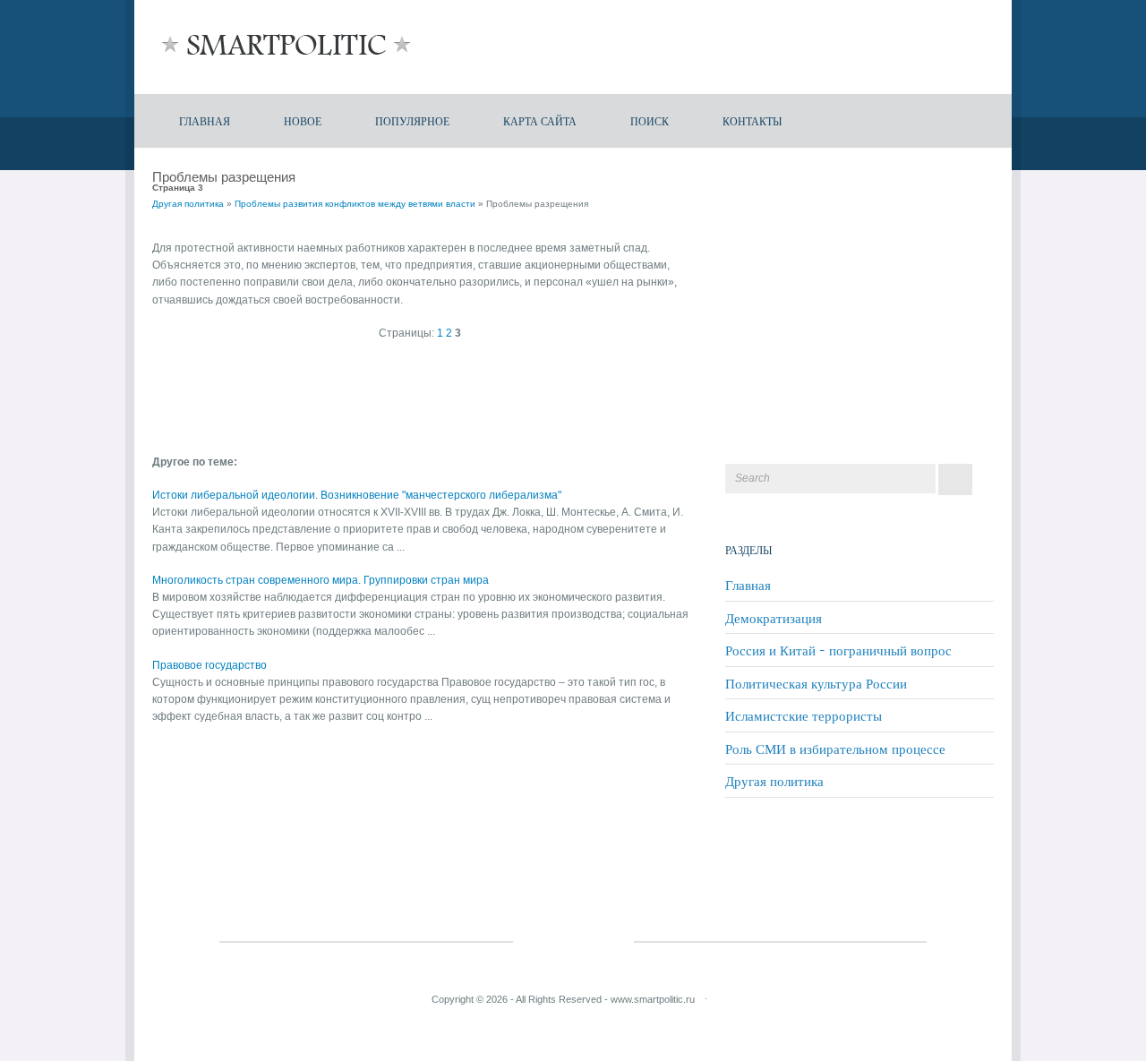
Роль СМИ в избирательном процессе (835, 748)
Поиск (649, 120)
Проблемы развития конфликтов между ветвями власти (355, 204)
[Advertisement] (361, 395)
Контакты (752, 120)
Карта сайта (540, 120)
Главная (204, 120)
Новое (302, 120)
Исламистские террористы (803, 715)
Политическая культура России (816, 683)
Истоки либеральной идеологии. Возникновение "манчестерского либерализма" (356, 495)
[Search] (955, 479)
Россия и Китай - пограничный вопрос (838, 650)
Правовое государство (209, 665)
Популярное (412, 120)
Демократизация (773, 618)
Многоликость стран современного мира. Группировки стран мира (320, 580)
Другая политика (188, 204)
